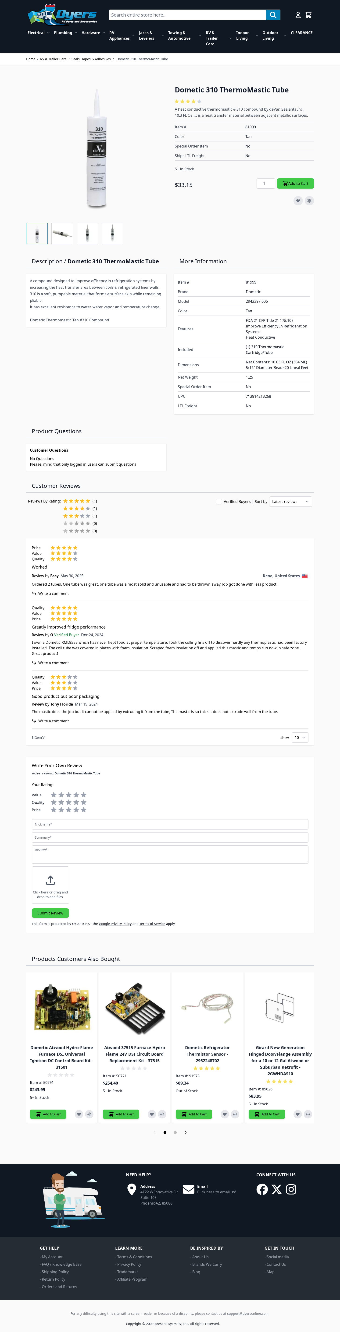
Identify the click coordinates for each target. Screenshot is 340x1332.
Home (30, 59)
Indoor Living (242, 35)
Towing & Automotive (179, 35)
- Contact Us (275, 1264)
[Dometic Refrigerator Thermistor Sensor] (207, 1008)
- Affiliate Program (131, 1279)
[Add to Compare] (309, 200)
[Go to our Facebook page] (262, 1189)
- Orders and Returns (58, 1286)
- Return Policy (52, 1279)
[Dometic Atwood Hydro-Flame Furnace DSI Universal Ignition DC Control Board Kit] (61, 1008)
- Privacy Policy (128, 1264)
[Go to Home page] (62, 15)
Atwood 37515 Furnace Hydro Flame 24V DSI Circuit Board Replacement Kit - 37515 (134, 1054)
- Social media (277, 1256)
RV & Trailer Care (212, 38)
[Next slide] (185, 1132)
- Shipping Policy (54, 1271)
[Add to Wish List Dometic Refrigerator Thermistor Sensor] (225, 1114)
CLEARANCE (302, 32)
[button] (189, 101)
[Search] (273, 15)
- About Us (199, 1256)
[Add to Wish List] (298, 200)
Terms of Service (152, 923)
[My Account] (298, 15)
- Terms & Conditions (133, 1256)
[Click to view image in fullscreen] (95, 147)
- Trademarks (127, 1271)
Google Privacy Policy (115, 923)
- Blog (195, 1271)
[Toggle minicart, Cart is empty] (308, 15)
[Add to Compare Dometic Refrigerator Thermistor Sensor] (235, 1114)
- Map (270, 1271)
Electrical (36, 32)
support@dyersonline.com (247, 1313)
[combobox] (187, 15)
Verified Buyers (237, 501)
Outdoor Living (270, 35)
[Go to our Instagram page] (291, 1189)
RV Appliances (119, 35)
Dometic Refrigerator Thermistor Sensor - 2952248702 (207, 1054)
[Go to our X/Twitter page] (277, 1189)
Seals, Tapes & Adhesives (91, 59)
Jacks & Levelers (146, 35)
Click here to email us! (216, 1192)
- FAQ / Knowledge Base (61, 1264)
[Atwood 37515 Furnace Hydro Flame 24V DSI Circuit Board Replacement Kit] (134, 1008)
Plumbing (63, 32)
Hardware (91, 32)
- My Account (51, 1256)
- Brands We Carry (206, 1264)
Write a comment (53, 593)
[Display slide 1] (165, 1132)
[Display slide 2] (175, 1132)
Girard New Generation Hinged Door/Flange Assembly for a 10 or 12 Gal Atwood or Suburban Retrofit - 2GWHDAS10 (280, 1060)
